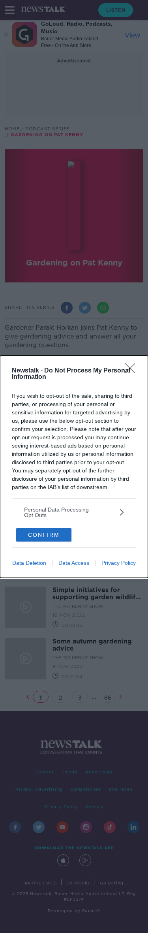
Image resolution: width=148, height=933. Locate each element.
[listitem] (74, 512)
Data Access (73, 563)
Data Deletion (29, 563)
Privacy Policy (118, 563)
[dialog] (74, 467)
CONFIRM (44, 535)
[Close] (132, 370)
